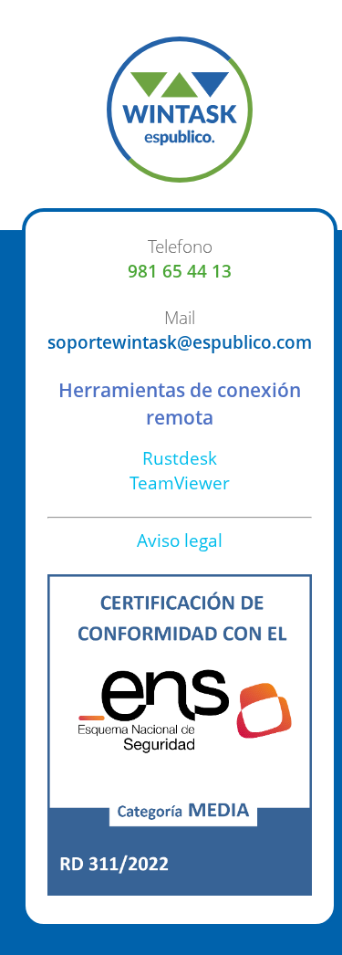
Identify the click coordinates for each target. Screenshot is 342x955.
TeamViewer (180, 482)
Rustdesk (179, 458)
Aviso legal (180, 540)
